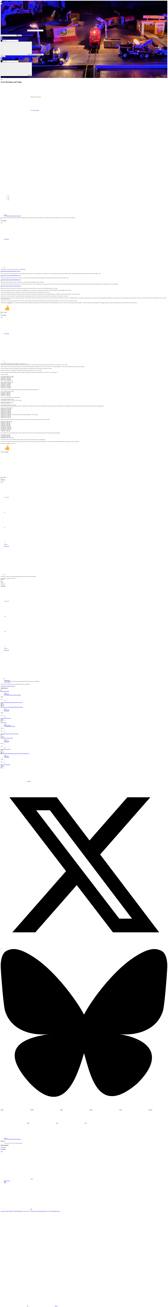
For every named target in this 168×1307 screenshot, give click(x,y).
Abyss (31, 1178)
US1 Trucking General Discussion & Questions (12, 694)
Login (2, 1151)
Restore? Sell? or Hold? (5, 691)
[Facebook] (17, 1225)
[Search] (57, 30)
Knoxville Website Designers (42, 1211)
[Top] (17, 1195)
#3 (4, 574)
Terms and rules (7, 1180)
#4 (4, 678)
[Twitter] (17, 1265)
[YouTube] (17, 1278)
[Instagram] (17, 1238)
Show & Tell (6, 710)
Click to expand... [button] (7, 682)
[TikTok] (17, 1291)
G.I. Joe (102, 302)
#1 (4, 267)
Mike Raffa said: (7, 680)
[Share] (17, 253)
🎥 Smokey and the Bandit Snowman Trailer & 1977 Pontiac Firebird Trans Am (15, 753)
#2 (4, 361)
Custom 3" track (3, 722)
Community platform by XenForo (12, 1211)
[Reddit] (17, 1251)
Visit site (5, 544)
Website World (33, 1211)
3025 (11, 302)
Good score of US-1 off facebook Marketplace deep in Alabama (12, 707)
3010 (9, 302)
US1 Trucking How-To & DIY (9, 726)
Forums (4, 1147)
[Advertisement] (53, 464)
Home (2, 1147)
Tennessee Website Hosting (55, 1211)
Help (5, 1181)
